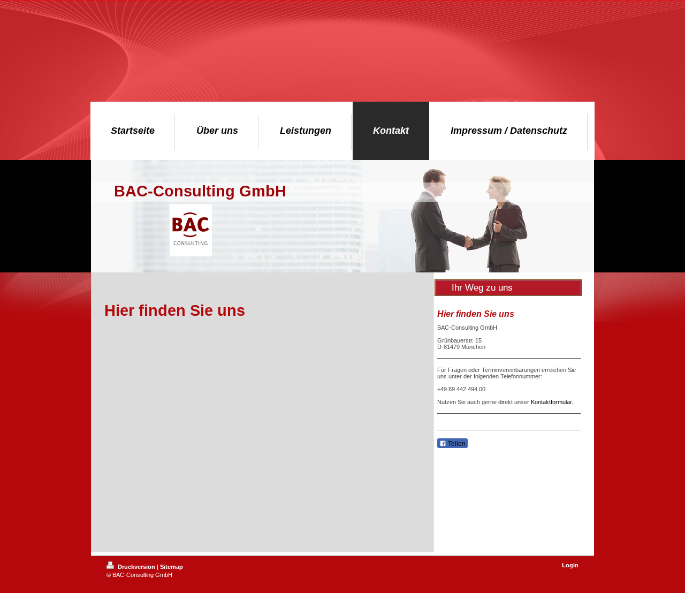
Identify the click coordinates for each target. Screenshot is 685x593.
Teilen (456, 443)
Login (570, 565)
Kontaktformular (551, 402)
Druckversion (136, 567)
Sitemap (171, 567)
